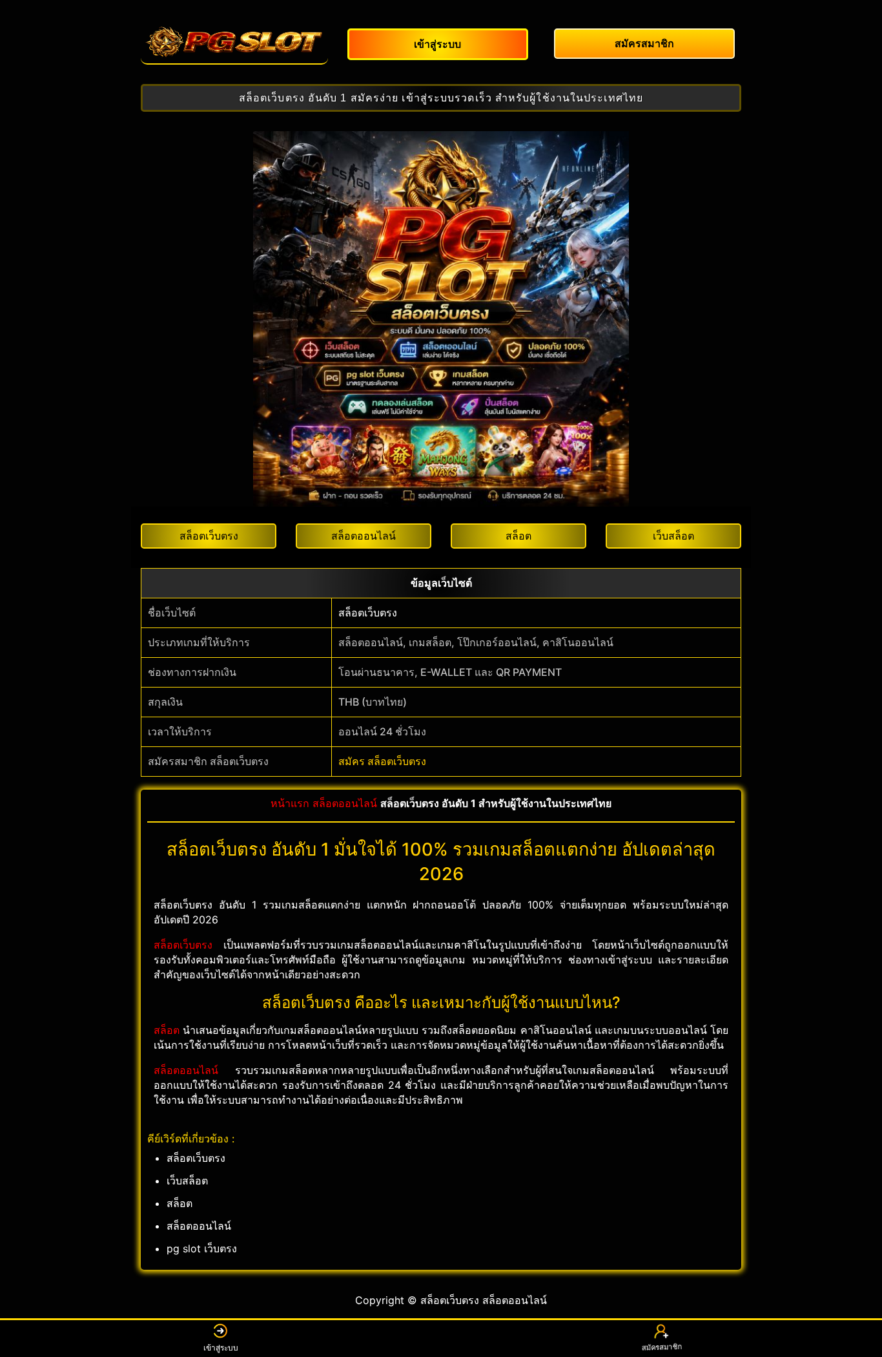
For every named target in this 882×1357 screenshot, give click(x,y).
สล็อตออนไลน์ (345, 803)
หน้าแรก (290, 803)
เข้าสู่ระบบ (220, 1347)
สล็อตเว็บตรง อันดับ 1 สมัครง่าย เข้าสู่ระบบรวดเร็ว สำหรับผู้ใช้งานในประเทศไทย (441, 97)
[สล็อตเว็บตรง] (234, 42)
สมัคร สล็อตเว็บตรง (382, 761)
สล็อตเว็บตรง (367, 612)
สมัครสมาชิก (661, 1346)
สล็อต (166, 1030)
